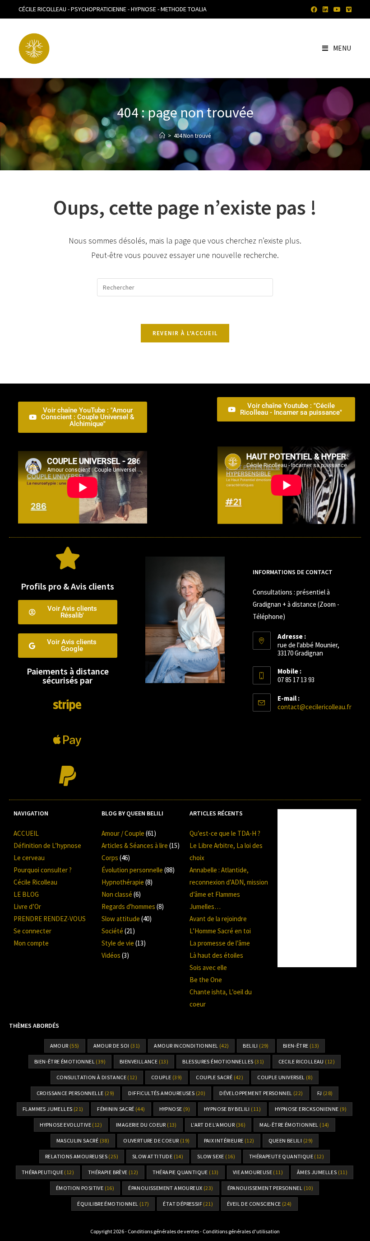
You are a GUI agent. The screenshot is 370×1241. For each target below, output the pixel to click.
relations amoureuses (81, 1156)
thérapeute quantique (286, 1156)
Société (112, 931)
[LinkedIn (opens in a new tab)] (325, 9)
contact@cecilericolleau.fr (315, 706)
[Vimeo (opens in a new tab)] (347, 9)
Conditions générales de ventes (163, 1231)
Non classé (117, 894)
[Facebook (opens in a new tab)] (314, 9)
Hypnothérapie (123, 882)
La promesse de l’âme (220, 943)
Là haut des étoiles (216, 955)
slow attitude (157, 1156)
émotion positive (85, 1188)
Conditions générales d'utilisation (241, 1231)
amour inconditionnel (191, 1045)
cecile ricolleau (306, 1061)
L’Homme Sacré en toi (220, 931)
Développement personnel (261, 1093)
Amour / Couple (123, 833)
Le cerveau (29, 857)
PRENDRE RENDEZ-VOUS (50, 918)
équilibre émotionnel (113, 1203)
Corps (110, 857)
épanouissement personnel (270, 1188)
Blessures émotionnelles (223, 1061)
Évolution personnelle (132, 870)
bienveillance (144, 1061)
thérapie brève (113, 1172)
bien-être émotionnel (70, 1061)
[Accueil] (162, 136)
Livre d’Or (27, 906)
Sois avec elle (208, 967)
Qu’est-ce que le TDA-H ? (225, 833)
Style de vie (118, 943)
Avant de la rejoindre (218, 918)
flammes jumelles (53, 1108)
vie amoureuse (258, 1172)
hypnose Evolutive (71, 1124)
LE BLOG (26, 894)
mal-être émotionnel (294, 1124)
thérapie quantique (186, 1172)
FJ (325, 1093)
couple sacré (219, 1077)
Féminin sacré (121, 1108)
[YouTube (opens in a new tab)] (337, 9)
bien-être (301, 1045)
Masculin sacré (83, 1140)
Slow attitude (121, 918)
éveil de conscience (259, 1203)
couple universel (285, 1077)
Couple (166, 1077)
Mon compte (31, 943)
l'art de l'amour (218, 1124)
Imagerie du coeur (146, 1124)
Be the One (206, 979)
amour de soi (116, 1045)
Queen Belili (290, 1140)
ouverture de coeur (156, 1140)
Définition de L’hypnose (47, 845)
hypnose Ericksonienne (311, 1108)
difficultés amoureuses (166, 1093)
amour (64, 1045)
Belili (255, 1045)
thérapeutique (48, 1172)
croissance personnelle (76, 1093)
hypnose (174, 1108)
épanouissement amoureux (170, 1188)
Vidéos (111, 955)
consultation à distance (96, 1077)
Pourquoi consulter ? (43, 870)
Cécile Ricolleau (35, 882)
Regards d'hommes (128, 906)
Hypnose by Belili (232, 1108)
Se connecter (32, 931)
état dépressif (188, 1203)
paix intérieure (229, 1140)
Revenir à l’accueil (185, 333)
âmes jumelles (322, 1172)
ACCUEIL (26, 833)
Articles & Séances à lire (135, 845)
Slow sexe (216, 1156)
